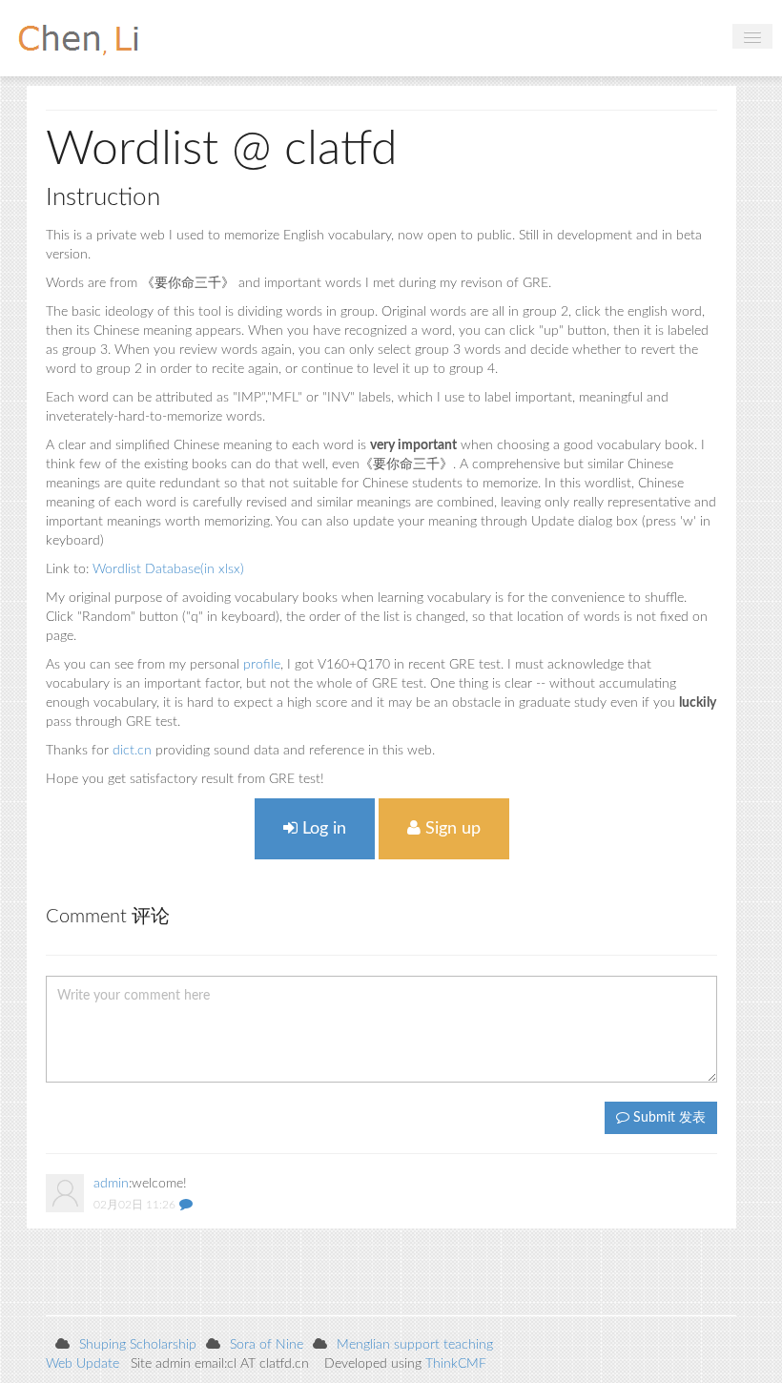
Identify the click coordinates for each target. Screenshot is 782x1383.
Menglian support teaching (415, 1345)
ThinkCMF (455, 1364)
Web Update (82, 1364)
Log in (322, 828)
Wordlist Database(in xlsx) (168, 569)
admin (111, 1183)
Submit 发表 (667, 1118)
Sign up (451, 828)
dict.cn (132, 750)
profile (261, 664)
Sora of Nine (266, 1345)
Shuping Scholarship (137, 1345)
